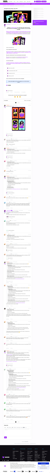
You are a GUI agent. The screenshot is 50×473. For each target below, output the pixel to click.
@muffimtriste (9, 211)
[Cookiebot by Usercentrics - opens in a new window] (5, 471)
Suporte (25, 1)
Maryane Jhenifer (8, 336)
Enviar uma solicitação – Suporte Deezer (11, 361)
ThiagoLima (7, 350)
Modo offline (21, 459)
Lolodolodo (7, 196)
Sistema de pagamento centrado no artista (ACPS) (37, 455)
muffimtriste (7, 202)
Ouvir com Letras (22, 458)
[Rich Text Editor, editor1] (17, 432)
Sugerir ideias (28, 1)
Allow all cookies (43, 463)
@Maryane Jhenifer (9, 354)
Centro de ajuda (15, 458)
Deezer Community (29, 459)
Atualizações (21, 1)
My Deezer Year (12, 5)
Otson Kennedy (8, 415)
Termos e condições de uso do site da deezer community (21, 443)
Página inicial (4, 5)
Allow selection (43, 465)
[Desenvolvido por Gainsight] (25, 441)
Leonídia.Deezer (8, 24)
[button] (38, 1)
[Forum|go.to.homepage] (5, 1)
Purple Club (28, 461)
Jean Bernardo (8, 170)
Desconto (14, 455)
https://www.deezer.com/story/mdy (19, 278)
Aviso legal (43, 459)
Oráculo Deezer (14, 27)
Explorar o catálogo (29, 451)
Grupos (18, 1)
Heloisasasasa (8, 220)
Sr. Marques (7, 308)
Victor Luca (7, 402)
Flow (20, 451)
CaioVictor (7, 394)
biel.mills (7, 234)
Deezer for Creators (37, 457)
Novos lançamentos (30, 455)
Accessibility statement (33, 443)
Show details (40, 471)
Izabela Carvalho (8, 243)
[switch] (22, 471)
